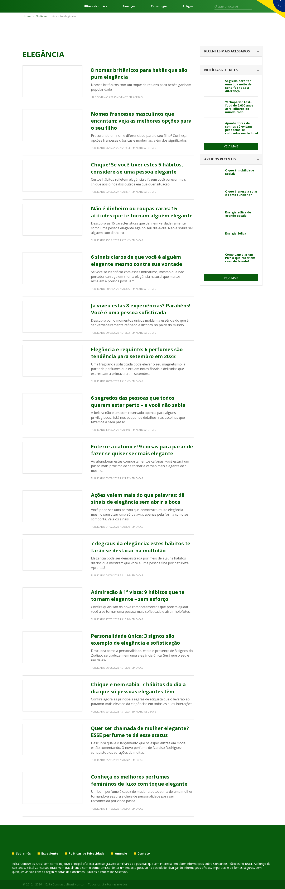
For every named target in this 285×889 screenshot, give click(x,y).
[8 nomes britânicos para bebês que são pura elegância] (52, 81)
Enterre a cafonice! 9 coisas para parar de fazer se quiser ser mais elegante (142, 450)
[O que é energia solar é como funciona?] (213, 196)
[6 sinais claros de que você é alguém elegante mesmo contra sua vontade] (52, 268)
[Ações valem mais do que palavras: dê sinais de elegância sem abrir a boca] (52, 506)
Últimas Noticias (95, 6)
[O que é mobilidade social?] (213, 175)
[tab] (231, 51)
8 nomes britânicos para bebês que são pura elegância (139, 73)
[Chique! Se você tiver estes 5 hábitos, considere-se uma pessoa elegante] (52, 176)
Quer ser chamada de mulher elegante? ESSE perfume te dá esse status (140, 732)
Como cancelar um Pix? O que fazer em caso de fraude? (240, 257)
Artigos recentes (220, 159)
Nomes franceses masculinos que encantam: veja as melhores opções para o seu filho (141, 120)
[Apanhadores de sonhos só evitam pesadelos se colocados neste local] (213, 128)
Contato (143, 853)
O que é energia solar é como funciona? (241, 193)
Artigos (188, 6)
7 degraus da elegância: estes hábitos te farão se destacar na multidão (140, 547)
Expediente (49, 853)
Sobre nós (23, 853)
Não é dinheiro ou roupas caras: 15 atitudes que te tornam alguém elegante (142, 212)
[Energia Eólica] (213, 238)
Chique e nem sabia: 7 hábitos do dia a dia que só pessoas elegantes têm (138, 688)
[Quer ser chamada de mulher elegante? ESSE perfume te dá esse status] (52, 739)
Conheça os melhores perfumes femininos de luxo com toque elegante (139, 780)
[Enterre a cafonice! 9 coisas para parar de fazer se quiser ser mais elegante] (52, 458)
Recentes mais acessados (227, 51)
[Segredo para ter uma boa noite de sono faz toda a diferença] (213, 86)
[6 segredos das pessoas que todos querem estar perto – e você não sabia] (52, 409)
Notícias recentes (221, 70)
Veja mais (231, 146)
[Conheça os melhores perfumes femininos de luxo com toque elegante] (52, 788)
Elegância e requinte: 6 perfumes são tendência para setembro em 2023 (137, 353)
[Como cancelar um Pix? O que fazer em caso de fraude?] (213, 259)
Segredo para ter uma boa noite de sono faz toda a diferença (238, 86)
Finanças (129, 6)
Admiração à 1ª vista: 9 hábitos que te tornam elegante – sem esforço (137, 595)
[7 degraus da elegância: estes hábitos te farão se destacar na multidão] (52, 555)
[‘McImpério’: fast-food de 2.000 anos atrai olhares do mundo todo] (213, 107)
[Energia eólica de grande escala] (213, 217)
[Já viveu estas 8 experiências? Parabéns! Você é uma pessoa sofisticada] (52, 317)
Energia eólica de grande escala (238, 214)
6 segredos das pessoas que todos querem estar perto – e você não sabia (138, 401)
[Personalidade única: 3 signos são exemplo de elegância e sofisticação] (52, 647)
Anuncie (121, 853)
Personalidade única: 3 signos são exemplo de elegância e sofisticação (135, 639)
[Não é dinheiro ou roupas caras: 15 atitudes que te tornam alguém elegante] (52, 220)
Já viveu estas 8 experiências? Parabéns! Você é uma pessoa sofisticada (140, 309)
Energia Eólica (235, 233)
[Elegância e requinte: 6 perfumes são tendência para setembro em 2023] (52, 361)
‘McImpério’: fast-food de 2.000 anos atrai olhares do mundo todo (239, 107)
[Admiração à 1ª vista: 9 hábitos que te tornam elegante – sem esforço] (52, 603)
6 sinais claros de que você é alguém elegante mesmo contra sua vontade (136, 260)
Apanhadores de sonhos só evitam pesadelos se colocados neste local (241, 128)
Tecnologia (159, 6)
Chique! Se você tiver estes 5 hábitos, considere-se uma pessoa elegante (137, 168)
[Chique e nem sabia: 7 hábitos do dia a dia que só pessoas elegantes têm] (52, 695)
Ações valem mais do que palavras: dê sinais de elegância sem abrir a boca (137, 498)
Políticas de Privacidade (87, 853)
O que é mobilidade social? (239, 172)
